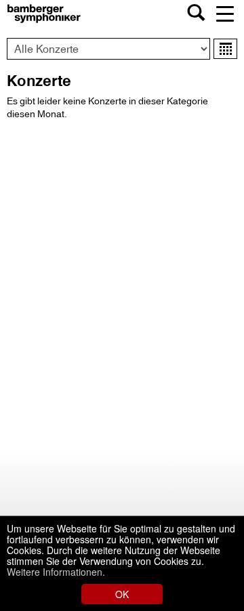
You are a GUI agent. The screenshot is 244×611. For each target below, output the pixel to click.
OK (122, 594)
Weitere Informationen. (56, 571)
